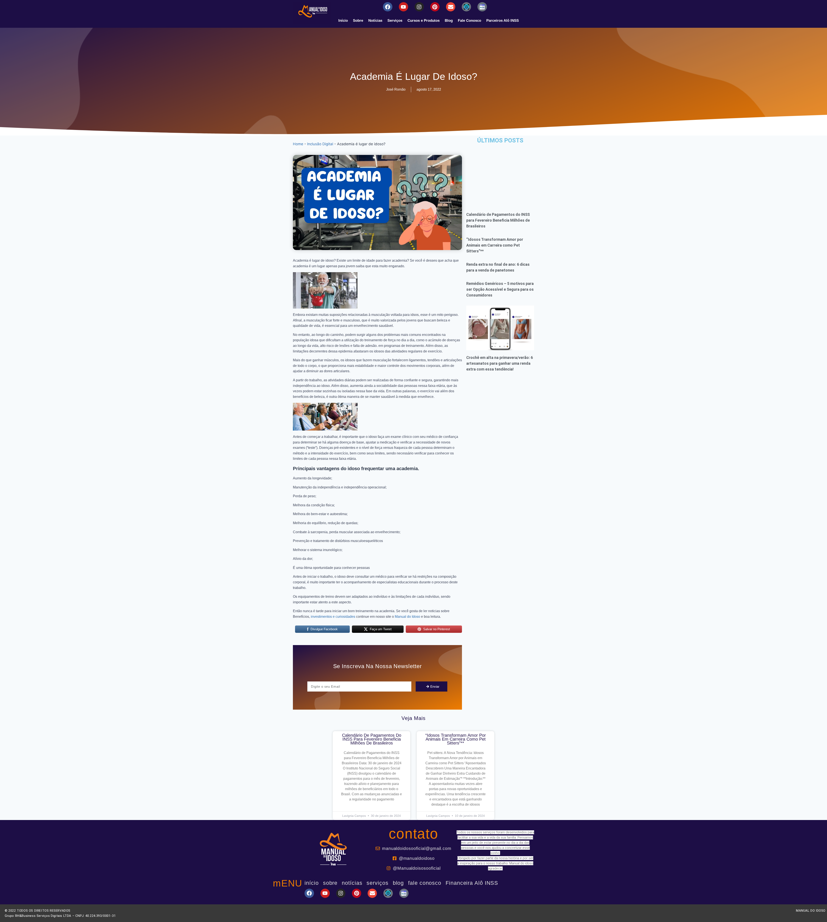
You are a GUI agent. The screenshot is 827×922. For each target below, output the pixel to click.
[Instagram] (419, 6)
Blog (449, 21)
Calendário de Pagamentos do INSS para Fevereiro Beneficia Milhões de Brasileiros (498, 220)
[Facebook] (387, 6)
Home (298, 144)
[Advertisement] (500, 175)
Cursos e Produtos (423, 21)
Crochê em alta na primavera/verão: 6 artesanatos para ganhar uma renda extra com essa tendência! (499, 363)
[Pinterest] (435, 6)
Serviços (394, 21)
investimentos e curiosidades (333, 616)
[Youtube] (403, 6)
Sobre (358, 21)
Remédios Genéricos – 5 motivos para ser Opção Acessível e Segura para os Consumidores (500, 289)
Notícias (375, 21)
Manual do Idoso (407, 616)
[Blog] (466, 6)
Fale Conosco (469, 21)
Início (343, 21)
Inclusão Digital (320, 144)
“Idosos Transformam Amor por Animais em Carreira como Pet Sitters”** (494, 245)
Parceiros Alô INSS (502, 21)
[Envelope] (450, 6)
